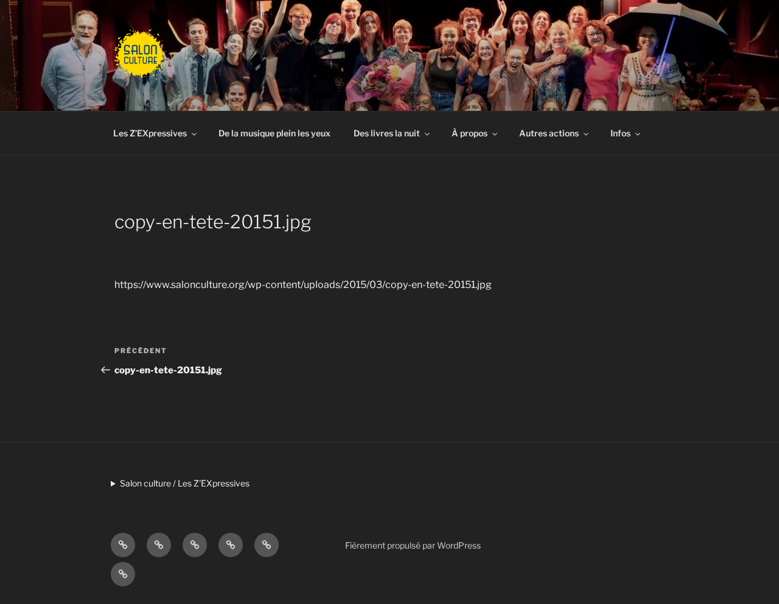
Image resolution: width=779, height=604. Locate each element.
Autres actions (549, 133)
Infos (620, 133)
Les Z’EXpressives (150, 133)
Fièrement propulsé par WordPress (413, 545)
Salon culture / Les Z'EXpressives (185, 483)
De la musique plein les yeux (274, 133)
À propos (469, 133)
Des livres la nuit (387, 133)
